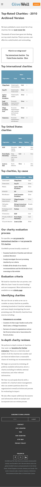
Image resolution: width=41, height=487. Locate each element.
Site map (20, 439)
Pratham (16, 209)
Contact (20, 424)
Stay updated (20, 428)
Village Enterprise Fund (5, 109)
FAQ (20, 432)
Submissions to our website (12, 319)
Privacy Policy (20, 443)
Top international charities (15, 55)
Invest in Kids (18, 221)
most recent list (19, 30)
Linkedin (26, 457)
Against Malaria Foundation (5, 96)
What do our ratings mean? (17, 51)
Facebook (15, 457)
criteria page (17, 290)
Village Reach (5, 85)
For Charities (20, 435)
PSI (15, 191)
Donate (36, 4)
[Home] (20, 5)
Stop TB (4, 90)
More (26, 58)
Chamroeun (5, 117)
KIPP (3, 147)
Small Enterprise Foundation (5, 103)
